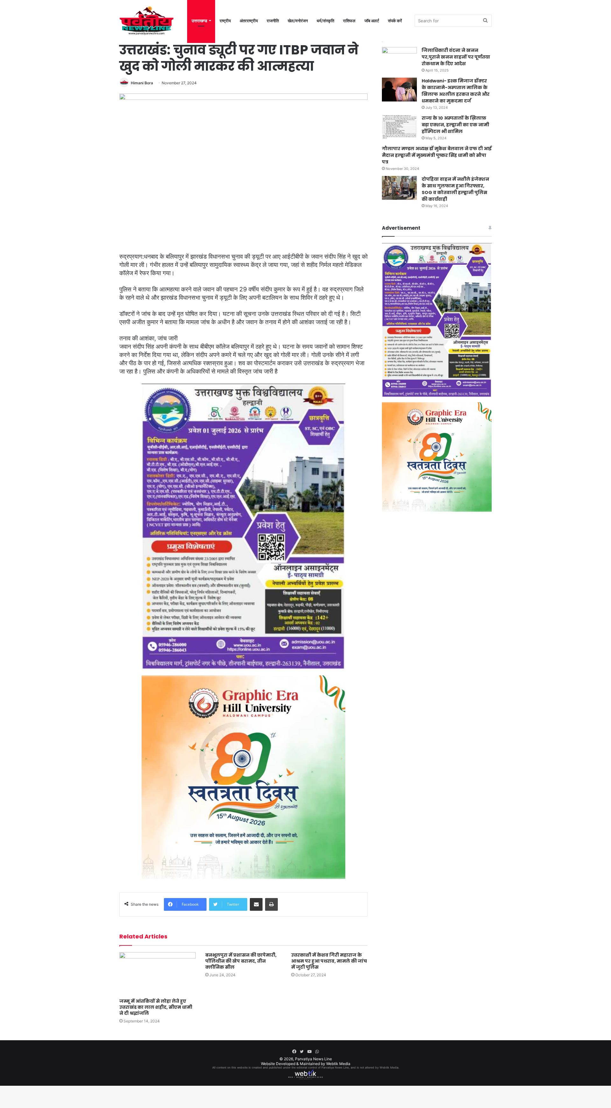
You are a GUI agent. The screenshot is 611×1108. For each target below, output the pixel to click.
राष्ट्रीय (225, 20)
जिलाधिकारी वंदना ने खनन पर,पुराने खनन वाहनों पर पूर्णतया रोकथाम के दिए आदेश (456, 57)
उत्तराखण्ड (199, 20)
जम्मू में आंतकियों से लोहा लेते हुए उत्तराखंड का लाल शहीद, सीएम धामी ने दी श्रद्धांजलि (155, 1007)
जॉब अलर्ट (371, 20)
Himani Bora (142, 82)
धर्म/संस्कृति (325, 20)
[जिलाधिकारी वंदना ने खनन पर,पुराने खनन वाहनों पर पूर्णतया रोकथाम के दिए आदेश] (399, 59)
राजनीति (273, 20)
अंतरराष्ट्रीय (249, 20)
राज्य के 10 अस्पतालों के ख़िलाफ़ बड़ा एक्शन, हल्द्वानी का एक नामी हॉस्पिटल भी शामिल (455, 125)
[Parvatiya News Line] (146, 20)
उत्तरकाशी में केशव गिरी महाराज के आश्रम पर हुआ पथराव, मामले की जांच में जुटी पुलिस (329, 961)
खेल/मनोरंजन (298, 20)
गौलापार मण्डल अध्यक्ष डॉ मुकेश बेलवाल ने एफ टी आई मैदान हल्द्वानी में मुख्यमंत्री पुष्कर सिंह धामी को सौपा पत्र (437, 155)
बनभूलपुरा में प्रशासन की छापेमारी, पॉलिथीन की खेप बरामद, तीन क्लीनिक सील (241, 961)
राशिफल (349, 20)
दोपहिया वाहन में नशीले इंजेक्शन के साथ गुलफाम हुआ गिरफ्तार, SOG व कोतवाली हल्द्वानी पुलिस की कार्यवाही (455, 189)
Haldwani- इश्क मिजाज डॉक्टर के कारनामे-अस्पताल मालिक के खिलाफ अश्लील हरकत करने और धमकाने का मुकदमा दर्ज (455, 91)
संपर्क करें (395, 20)
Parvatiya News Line (313, 1058)
